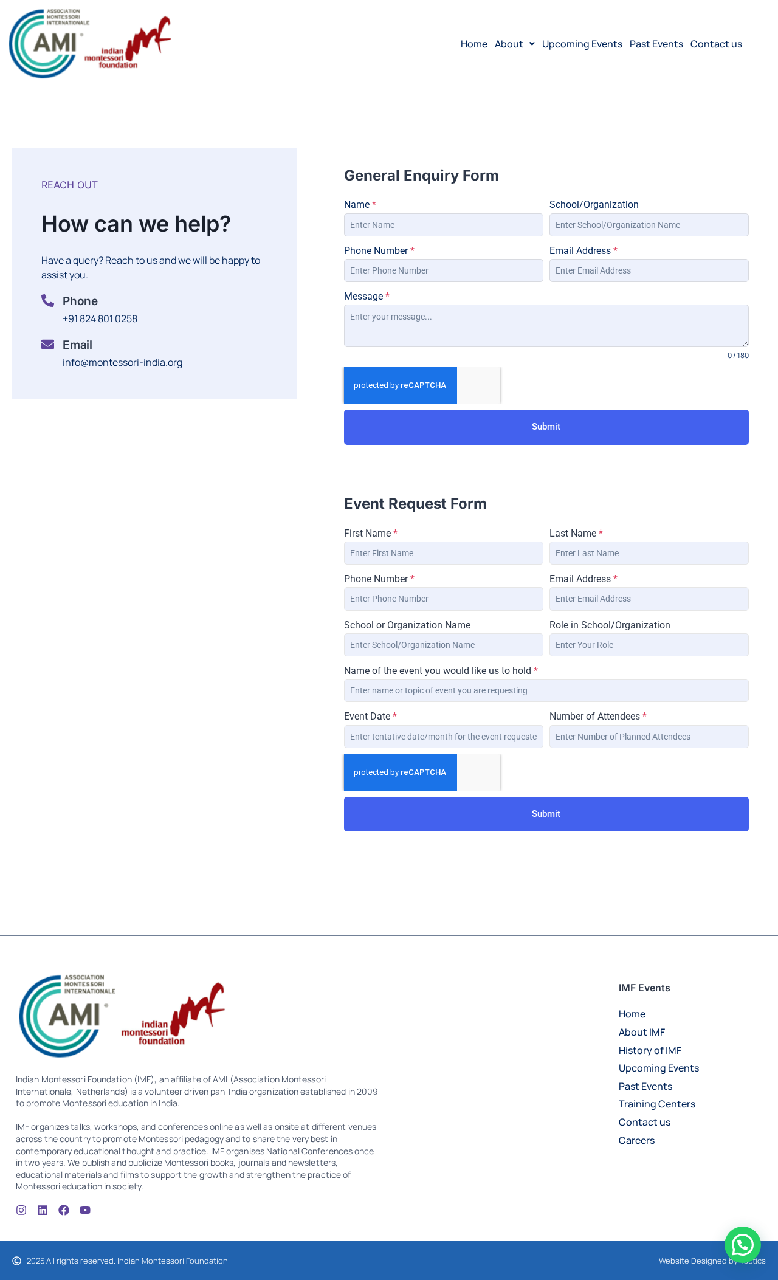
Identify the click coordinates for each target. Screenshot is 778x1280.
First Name (371, 533)
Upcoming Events (582, 43)
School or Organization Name (407, 625)
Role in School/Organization (609, 625)
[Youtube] (85, 1210)
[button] (515, 44)
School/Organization (594, 204)
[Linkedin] (42, 1210)
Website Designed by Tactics (712, 1260)
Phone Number (379, 250)
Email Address (583, 250)
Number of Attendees (598, 716)
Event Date (370, 716)
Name (360, 204)
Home (474, 43)
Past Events (656, 43)
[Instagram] (21, 1210)
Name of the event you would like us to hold (441, 670)
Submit (546, 426)
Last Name (576, 533)
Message (367, 296)
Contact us (716, 43)
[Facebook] (63, 1210)
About (509, 43)
